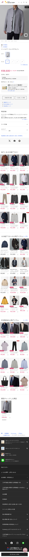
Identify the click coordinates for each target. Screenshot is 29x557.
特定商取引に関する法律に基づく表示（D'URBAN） (12, 135)
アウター (20, 433)
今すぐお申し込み (11, 90)
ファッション (13, 433)
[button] (14, 22)
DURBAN (7, 433)
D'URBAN (5, 44)
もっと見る (24, 119)
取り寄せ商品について (8, 104)
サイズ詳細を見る (24, 64)
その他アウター (6, 435)
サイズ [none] (2, 61)
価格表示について (7, 102)
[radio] (8, 55)
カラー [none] (2, 53)
